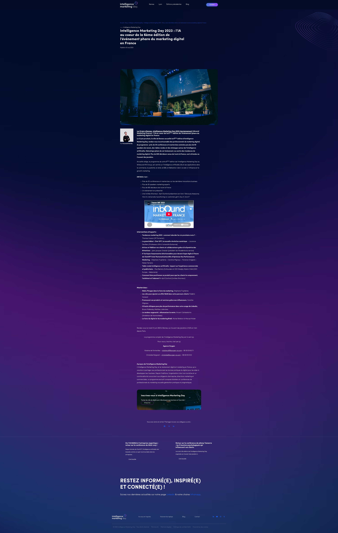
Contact (212, 4)
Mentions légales (166, 527)
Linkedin (170, 495)
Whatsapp (195, 495)
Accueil (122, 22)
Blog (187, 4)
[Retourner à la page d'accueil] (129, 4)
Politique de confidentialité (182, 527)
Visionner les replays (166, 516)
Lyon (160, 4)
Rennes (151, 4)
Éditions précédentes (173, 4)
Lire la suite (132, 459)
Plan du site (155, 527)
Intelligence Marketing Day (136, 22)
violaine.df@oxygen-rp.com (172, 351)
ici (193, 337)
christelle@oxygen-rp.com (171, 355)
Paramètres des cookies (200, 527)
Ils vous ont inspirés (144, 516)
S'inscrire (147, 403)
